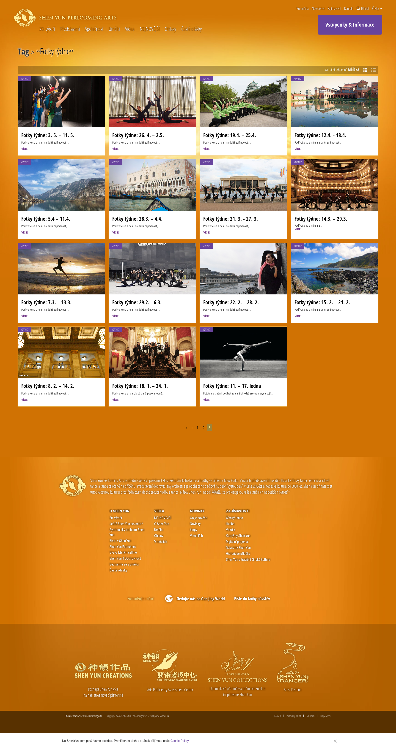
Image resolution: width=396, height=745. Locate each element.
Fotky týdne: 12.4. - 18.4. (320, 135)
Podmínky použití (293, 716)
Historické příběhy (238, 554)
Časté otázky (191, 29)
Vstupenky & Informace (349, 24)
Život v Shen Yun (120, 541)
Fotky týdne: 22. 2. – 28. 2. (231, 302)
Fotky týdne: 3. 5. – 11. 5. (47, 135)
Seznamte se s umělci (124, 564)
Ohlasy (170, 29)
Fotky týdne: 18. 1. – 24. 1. (140, 385)
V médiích (160, 542)
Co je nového (198, 518)
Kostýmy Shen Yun (238, 536)
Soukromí (311, 716)
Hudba (230, 524)
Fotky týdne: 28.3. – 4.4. (137, 218)
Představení (70, 29)
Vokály (230, 530)
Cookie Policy (179, 740)
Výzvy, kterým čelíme (123, 552)
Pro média (303, 8)
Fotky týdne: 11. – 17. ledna (232, 385)
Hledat (365, 8)
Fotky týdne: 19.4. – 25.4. (229, 135)
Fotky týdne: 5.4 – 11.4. (45, 218)
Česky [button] (376, 8)
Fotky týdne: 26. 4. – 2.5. (138, 135)
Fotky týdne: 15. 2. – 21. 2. (322, 302)
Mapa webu (325, 716)
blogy (193, 530)
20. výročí (47, 29)
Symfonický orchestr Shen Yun (127, 532)
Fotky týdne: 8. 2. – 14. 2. (47, 385)
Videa (130, 29)
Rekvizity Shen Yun (238, 548)
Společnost (94, 29)
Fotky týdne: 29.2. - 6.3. (137, 302)
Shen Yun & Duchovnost (125, 558)
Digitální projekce (237, 542)
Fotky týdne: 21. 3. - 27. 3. (230, 218)
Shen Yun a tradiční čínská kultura (248, 559)
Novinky (197, 511)
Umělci (114, 29)
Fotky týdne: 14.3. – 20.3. (320, 218)
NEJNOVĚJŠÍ (150, 29)
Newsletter (318, 8)
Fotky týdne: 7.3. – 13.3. (46, 302)
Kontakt (348, 8)
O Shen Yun (119, 511)
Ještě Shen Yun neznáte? (126, 524)
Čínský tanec (234, 518)
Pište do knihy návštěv (252, 598)
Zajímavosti (334, 8)
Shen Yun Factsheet (123, 547)
